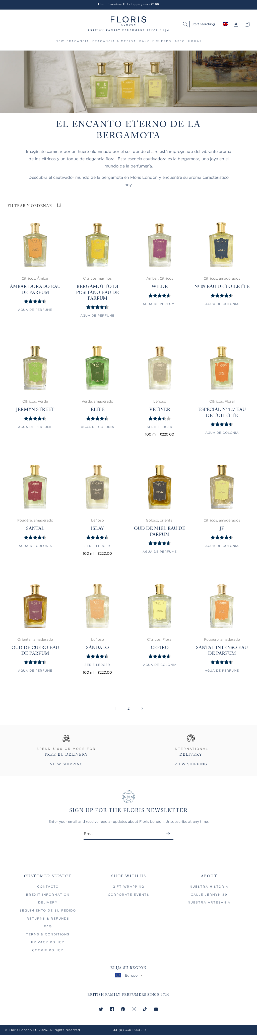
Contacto (48, 886)
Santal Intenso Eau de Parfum (222, 651)
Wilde (160, 287)
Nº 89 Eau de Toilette (221, 287)
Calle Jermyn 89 (209, 894)
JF (222, 529)
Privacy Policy (48, 942)
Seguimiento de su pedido (48, 910)
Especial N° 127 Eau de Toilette (222, 413)
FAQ (48, 926)
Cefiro (160, 648)
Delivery (48, 902)
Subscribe (168, 833)
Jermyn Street (35, 410)
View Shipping (66, 764)
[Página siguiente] (142, 708)
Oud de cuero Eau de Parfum (35, 651)
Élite (97, 410)
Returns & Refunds (48, 918)
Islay (97, 529)
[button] (78, 43)
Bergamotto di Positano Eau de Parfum (97, 293)
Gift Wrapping (128, 886)
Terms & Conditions (48, 934)
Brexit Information (48, 894)
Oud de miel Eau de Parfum (159, 532)
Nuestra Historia (209, 886)
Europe (131, 975)
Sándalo (97, 648)
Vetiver (159, 410)
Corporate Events (128, 894)
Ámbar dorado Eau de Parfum (35, 290)
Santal (35, 529)
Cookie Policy (47, 950)
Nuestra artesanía (209, 902)
